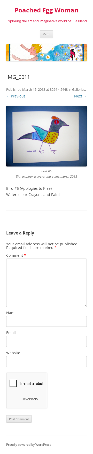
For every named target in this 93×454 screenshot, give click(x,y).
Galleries (78, 89)
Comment (16, 255)
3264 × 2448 (59, 89)
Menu (46, 34)
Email (11, 332)
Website (13, 352)
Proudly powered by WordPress (28, 444)
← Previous (16, 96)
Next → (80, 96)
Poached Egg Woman (46, 10)
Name (11, 312)
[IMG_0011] (46, 136)
